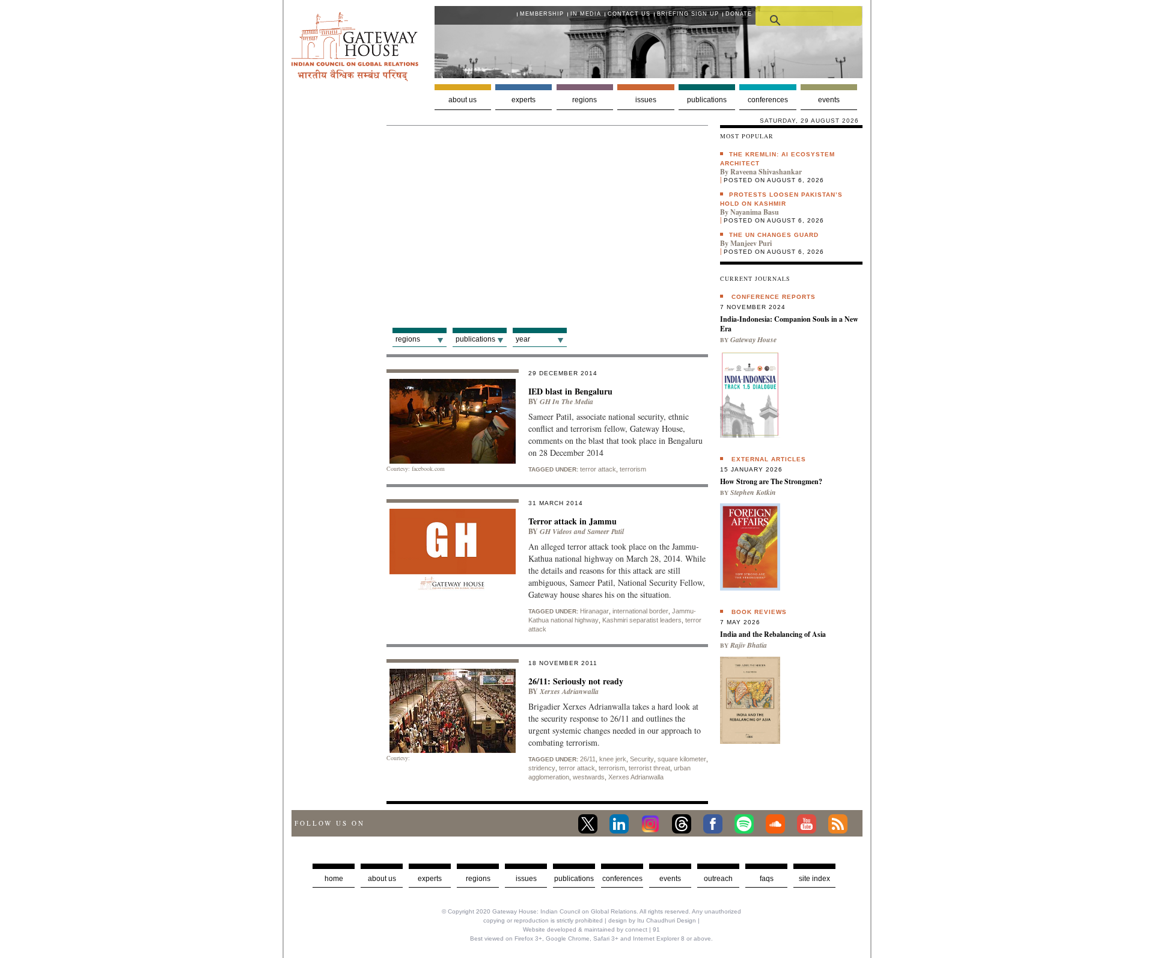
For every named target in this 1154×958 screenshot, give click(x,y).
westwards (589, 777)
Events (829, 100)
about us (382, 878)
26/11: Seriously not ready (575, 681)
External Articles (768, 459)
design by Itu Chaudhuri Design (652, 920)
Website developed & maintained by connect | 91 (591, 929)
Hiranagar (594, 611)
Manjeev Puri (751, 243)
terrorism (633, 469)
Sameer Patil (605, 531)
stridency (541, 768)
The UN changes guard (774, 235)
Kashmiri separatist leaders (642, 620)
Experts (523, 100)
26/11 (588, 759)
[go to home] (355, 78)
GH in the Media (566, 401)
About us (462, 100)
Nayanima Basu (754, 212)
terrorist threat (649, 768)
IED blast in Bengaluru (570, 391)
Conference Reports (773, 296)
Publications (707, 100)
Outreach (718, 878)
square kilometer (682, 759)
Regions (584, 100)
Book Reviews (759, 612)
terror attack (598, 469)
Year (523, 339)
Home (334, 878)
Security (642, 759)
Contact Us (629, 14)
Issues (645, 100)
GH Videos (556, 531)
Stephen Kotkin (753, 492)
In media (585, 14)
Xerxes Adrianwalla (569, 691)
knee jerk (612, 759)
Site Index (814, 878)
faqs (767, 878)
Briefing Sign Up (688, 14)
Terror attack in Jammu (572, 521)
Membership (542, 14)
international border (640, 611)
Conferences (768, 100)
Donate (738, 14)
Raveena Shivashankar (766, 172)
